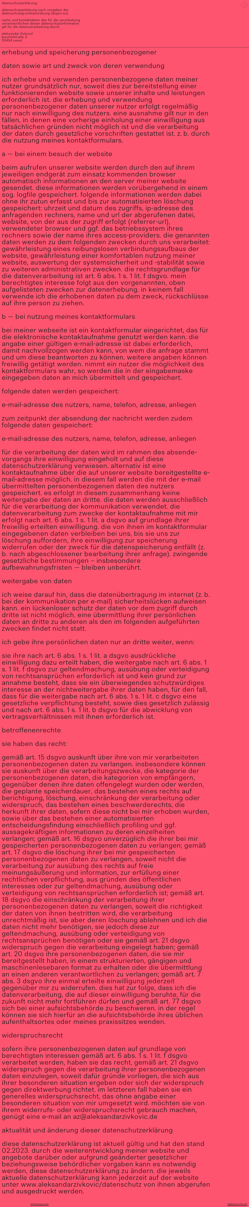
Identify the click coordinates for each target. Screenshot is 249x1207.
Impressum (39, 1204)
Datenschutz (237, 1204)
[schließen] (244, 5)
